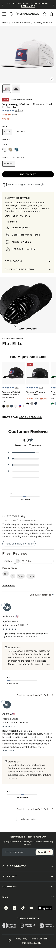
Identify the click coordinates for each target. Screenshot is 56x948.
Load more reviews (28, 819)
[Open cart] (52, 14)
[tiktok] (23, 908)
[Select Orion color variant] (11, 406)
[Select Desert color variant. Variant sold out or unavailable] (10, 149)
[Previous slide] (2, 5)
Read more (8, 750)
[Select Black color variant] (3, 406)
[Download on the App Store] (45, 908)
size (6, 573)
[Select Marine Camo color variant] (16, 149)
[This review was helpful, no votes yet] (45, 695)
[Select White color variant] (4, 149)
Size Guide (19, 157)
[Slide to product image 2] (16, 89)
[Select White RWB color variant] (19, 406)
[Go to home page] (9, 941)
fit (13, 576)
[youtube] (31, 908)
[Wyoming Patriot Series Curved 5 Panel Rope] (13, 373)
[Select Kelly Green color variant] (52, 403)
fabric (21, 576)
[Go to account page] (44, 14)
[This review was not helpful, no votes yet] (50, 695)
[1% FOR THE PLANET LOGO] (9, 925)
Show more (8, 585)
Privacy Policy (21, 938)
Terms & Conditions (40, 938)
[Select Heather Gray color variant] (31, 403)
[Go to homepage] (27, 14)
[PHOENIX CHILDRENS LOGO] (47, 925)
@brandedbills (30, 417)
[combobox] (42, 594)
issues (31, 576)
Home (5, 22)
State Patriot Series (21, 22)
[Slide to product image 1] (6, 89)
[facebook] (6, 908)
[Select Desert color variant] (7, 406)
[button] (28, 54)
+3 (23, 406)
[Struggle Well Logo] (28, 925)
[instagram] (14, 908)
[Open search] (11, 14)
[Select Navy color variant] (35, 403)
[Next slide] (53, 5)
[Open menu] (4, 14)
